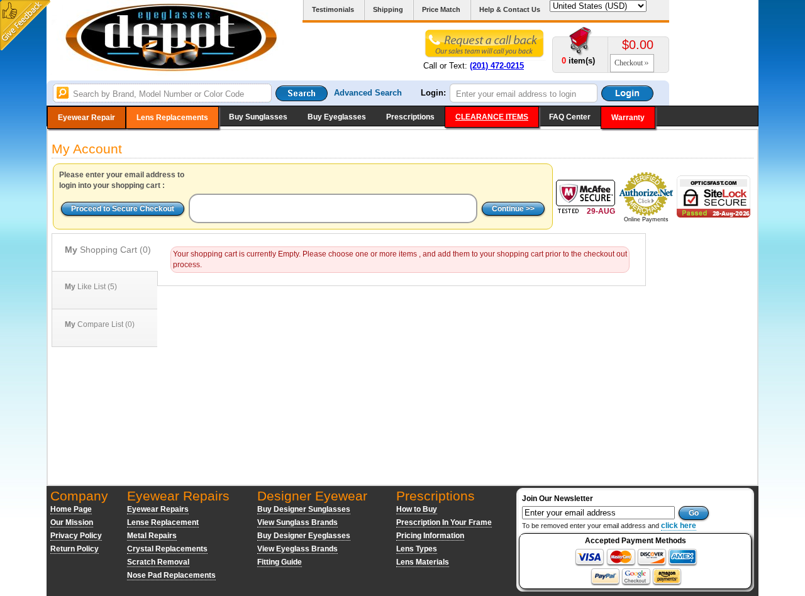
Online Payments (646, 219)
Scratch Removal (158, 562)
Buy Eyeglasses (337, 117)
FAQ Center (570, 117)
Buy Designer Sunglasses (303, 509)
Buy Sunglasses (258, 117)
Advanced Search (368, 92)
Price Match (441, 9)
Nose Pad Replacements (171, 575)
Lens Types (416, 548)
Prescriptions (410, 117)
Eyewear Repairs (158, 509)
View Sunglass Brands (297, 522)
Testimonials (333, 9)
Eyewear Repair (86, 117)
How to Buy (416, 509)
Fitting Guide (279, 562)
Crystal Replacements (167, 548)
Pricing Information (430, 535)
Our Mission (71, 522)
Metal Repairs (152, 535)
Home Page (71, 509)
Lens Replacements (172, 117)
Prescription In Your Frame (444, 522)
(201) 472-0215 (497, 65)
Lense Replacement (163, 522)
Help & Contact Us (509, 9)
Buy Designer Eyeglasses (303, 535)
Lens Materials (422, 562)
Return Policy (74, 548)
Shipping (388, 9)
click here (678, 525)
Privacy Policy (76, 535)
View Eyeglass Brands (297, 548)
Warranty (628, 117)
